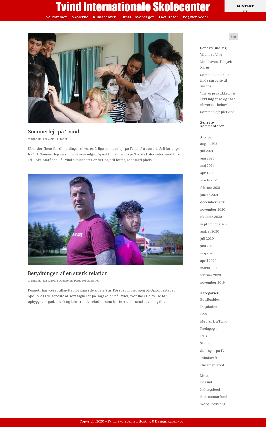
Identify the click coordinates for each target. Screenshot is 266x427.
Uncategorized (212, 365)
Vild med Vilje (211, 54)
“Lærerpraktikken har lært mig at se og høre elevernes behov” (218, 99)
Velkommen (57, 16)
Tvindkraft (208, 358)
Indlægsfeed (210, 389)
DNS (203, 314)
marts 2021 (209, 180)
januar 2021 (209, 195)
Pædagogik (81, 280)
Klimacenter (104, 16)
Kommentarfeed (213, 397)
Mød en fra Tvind (213, 321)
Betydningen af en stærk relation (68, 273)
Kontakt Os (245, 9)
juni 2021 (207, 158)
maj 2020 (207, 253)
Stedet (63, 139)
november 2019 (212, 282)
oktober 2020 (211, 217)
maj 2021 (207, 165)
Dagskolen (66, 280)
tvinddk (36, 139)
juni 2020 (207, 246)
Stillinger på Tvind (215, 351)
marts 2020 (209, 268)
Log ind (206, 382)
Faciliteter (168, 16)
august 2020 (209, 231)
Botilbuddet (209, 299)
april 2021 (208, 173)
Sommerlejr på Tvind (53, 131)
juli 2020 (207, 238)
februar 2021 (210, 187)
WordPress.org (212, 404)
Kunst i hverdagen (137, 16)
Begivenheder (196, 16)
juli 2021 (206, 151)
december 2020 (212, 202)
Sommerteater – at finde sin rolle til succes (215, 80)
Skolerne (80, 16)
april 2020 (208, 261)
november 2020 (212, 209)
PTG (203, 336)
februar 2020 (210, 275)
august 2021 (209, 144)
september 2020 (213, 224)
